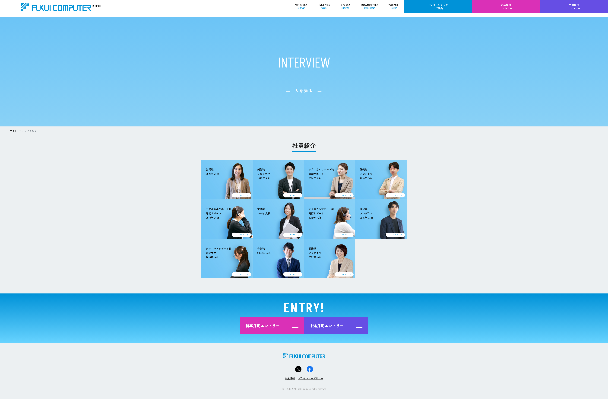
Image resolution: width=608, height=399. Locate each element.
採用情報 (394, 6)
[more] (227, 179)
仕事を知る (324, 6)
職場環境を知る (369, 6)
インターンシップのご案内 (438, 6)
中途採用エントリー (574, 6)
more (241, 194)
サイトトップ (16, 130)
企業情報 (290, 378)
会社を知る (301, 6)
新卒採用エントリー (506, 6)
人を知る (345, 6)
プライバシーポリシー (310, 378)
